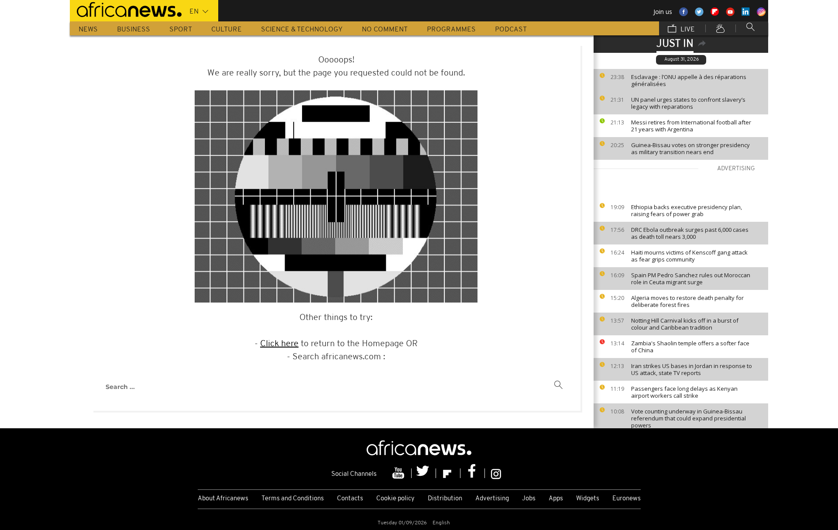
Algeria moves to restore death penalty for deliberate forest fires (687, 301)
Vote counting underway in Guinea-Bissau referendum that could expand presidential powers (688, 418)
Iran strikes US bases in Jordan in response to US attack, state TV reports (691, 369)
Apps (556, 499)
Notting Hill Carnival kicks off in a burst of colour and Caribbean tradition (684, 324)
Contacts (350, 499)
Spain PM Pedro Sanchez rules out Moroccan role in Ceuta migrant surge (690, 279)
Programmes (451, 29)
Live (687, 29)
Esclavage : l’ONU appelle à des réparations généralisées (688, 80)
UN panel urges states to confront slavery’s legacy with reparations (688, 103)
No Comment (385, 29)
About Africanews (223, 499)
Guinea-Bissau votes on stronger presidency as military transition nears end (690, 148)
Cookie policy (395, 499)
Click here (279, 344)
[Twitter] (424, 473)
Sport (180, 29)
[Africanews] (126, 8)
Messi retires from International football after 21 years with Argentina (691, 126)
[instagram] (496, 473)
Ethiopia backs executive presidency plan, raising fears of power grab (686, 210)
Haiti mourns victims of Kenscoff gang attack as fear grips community (689, 256)
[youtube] (399, 473)
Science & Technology (302, 29)
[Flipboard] (448, 473)
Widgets (587, 499)
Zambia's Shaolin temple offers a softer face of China (690, 347)
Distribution (445, 499)
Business (133, 29)
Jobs (529, 499)
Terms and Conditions (292, 499)
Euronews (626, 499)
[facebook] (472, 473)
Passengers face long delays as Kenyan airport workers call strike (684, 392)
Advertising (492, 499)
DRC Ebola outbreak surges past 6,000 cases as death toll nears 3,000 (690, 233)
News (88, 29)
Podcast (511, 29)
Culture (226, 29)
